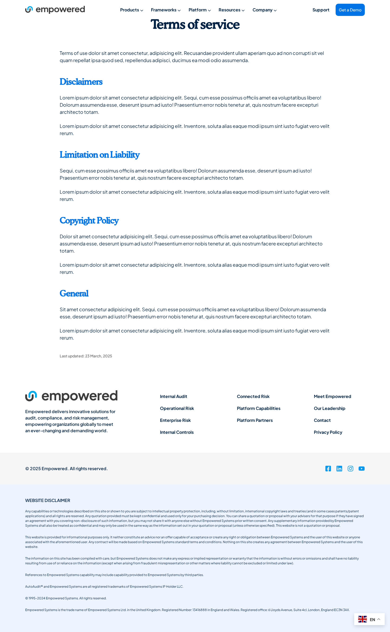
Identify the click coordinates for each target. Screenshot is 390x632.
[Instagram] (350, 468)
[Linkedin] (339, 468)
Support (321, 9)
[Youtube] (361, 468)
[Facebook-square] (328, 468)
